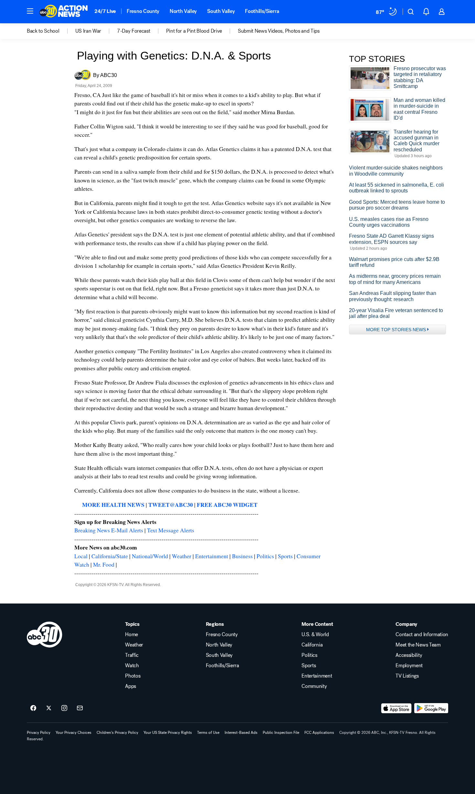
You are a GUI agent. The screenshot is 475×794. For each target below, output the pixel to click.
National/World (150, 556)
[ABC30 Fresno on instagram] (64, 708)
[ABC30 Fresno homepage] (63, 12)
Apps (130, 686)
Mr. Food (103, 564)
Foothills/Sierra (262, 11)
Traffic (132, 655)
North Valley (183, 11)
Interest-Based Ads (241, 732)
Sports (285, 556)
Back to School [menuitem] (43, 31)
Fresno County (143, 11)
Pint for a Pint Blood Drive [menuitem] (194, 31)
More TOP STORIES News (396, 329)
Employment (409, 665)
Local (81, 556)
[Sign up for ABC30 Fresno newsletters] (79, 708)
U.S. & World (315, 634)
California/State (109, 556)
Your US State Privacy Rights (167, 732)
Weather (181, 556)
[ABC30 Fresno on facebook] (33, 708)
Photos (132, 676)
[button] (30, 11)
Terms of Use (208, 732)
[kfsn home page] (44, 634)
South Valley (221, 11)
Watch (132, 665)
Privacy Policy (38, 732)
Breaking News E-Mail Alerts (108, 530)
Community (314, 686)
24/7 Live (105, 11)
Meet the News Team (418, 644)
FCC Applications (319, 732)
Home (131, 634)
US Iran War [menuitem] (88, 31)
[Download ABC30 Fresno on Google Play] (431, 708)
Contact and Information (422, 634)
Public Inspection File (281, 732)
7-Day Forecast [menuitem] (133, 31)
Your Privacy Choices (73, 732)
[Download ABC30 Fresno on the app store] (396, 708)
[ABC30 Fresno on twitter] (48, 708)
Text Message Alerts (170, 530)
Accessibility (409, 655)
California (311, 644)
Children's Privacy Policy (117, 732)
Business (242, 556)
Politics (265, 556)
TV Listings (407, 676)
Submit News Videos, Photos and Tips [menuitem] (279, 31)
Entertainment (211, 556)
